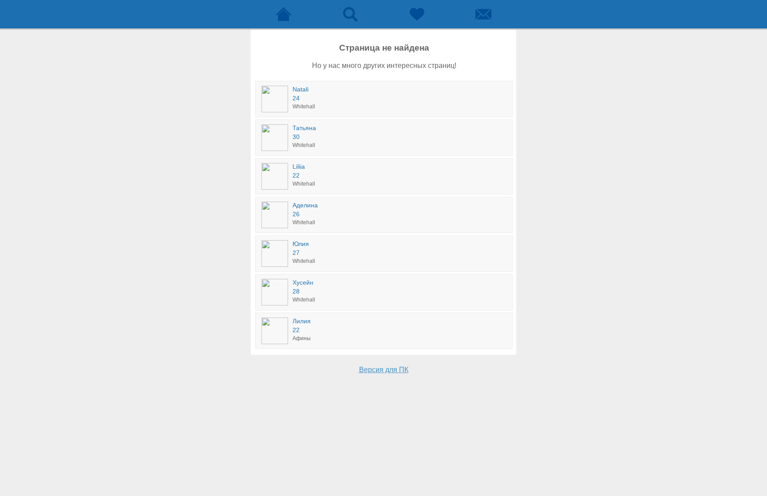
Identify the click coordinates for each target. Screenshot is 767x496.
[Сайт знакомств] (283, 14)
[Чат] (483, 14)
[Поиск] (350, 14)
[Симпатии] (417, 14)
